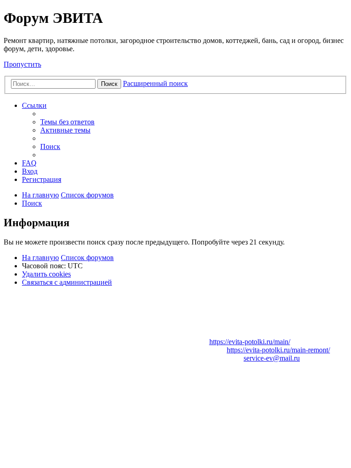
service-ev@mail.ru (272, 358)
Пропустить (22, 64)
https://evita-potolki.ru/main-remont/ (278, 350)
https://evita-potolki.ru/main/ (249, 342)
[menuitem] (67, 122)
